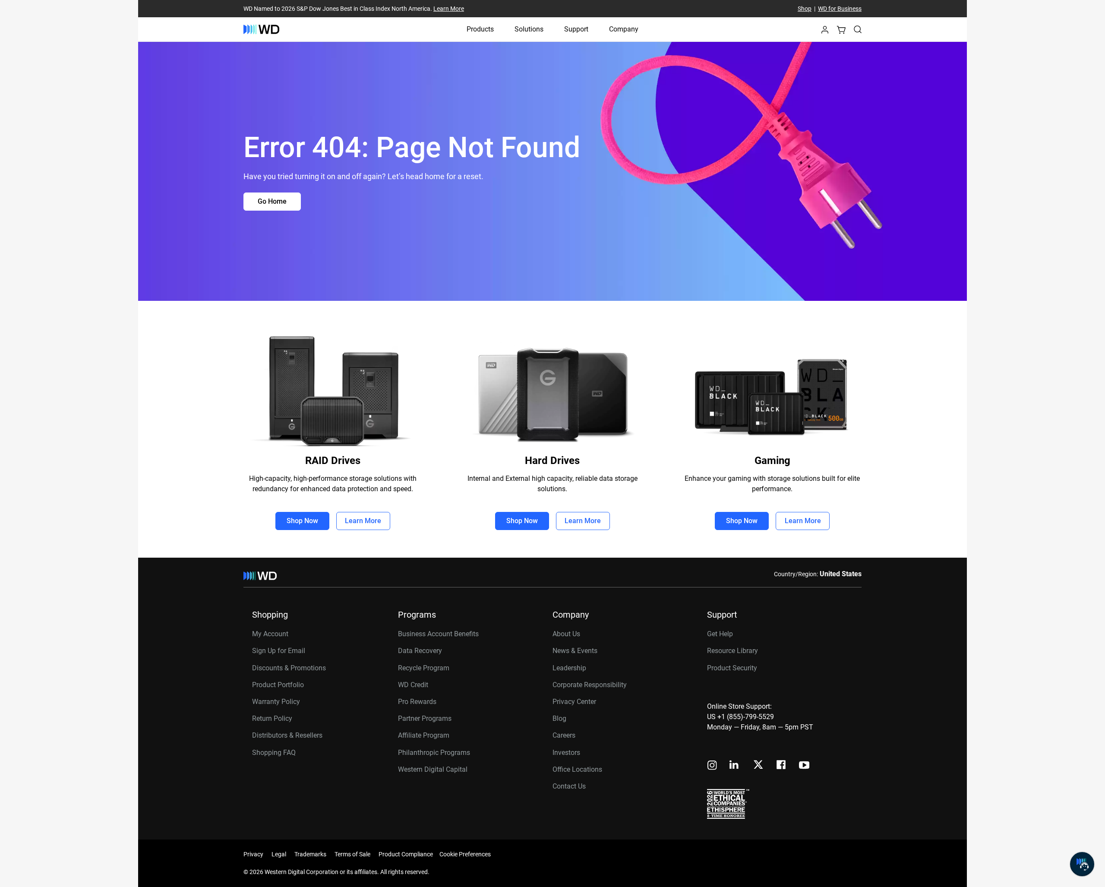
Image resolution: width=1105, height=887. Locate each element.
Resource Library (732, 651)
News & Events (574, 651)
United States (841, 574)
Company (623, 29)
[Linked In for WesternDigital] (734, 766)
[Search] (858, 29)
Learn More (448, 8)
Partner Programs (424, 718)
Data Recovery (420, 651)
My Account (270, 634)
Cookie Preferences (465, 854)
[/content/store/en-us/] (261, 29)
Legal (279, 854)
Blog (559, 718)
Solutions (529, 29)
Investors (566, 752)
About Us (566, 634)
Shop (804, 8)
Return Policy (272, 718)
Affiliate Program (423, 735)
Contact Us (569, 786)
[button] (825, 32)
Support (576, 29)
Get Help (720, 634)
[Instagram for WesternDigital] (712, 766)
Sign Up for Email (278, 651)
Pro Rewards (417, 702)
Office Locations (577, 769)
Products (480, 29)
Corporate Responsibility (589, 685)
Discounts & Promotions (289, 668)
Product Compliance (406, 854)
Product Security (732, 668)
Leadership (569, 668)
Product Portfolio (278, 685)
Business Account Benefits (438, 634)
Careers (563, 735)
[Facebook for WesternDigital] (782, 766)
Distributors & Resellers (287, 735)
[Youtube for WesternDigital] (804, 766)
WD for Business (840, 8)
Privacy (253, 854)
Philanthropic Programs (434, 752)
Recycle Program (423, 668)
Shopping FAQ (274, 752)
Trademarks (310, 854)
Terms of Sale (352, 854)
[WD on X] (758, 765)
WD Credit (413, 685)
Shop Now (302, 521)
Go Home (272, 201)
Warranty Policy (276, 702)
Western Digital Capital (432, 769)
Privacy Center (574, 702)
